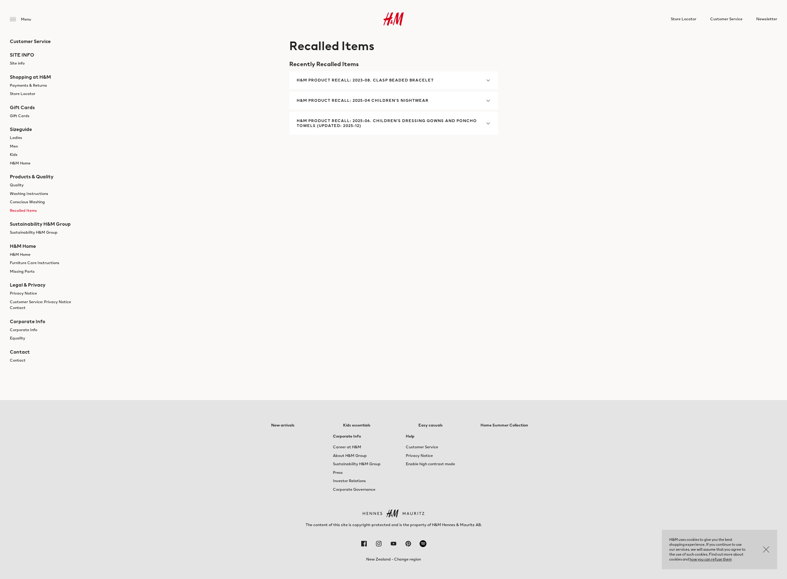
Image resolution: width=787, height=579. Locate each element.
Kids (14, 154)
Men (14, 146)
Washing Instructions (29, 193)
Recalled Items (23, 210)
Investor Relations (349, 481)
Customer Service (422, 447)
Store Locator (22, 94)
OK (766, 549)
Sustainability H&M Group (33, 232)
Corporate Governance (354, 489)
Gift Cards (20, 116)
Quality (17, 185)
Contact (18, 360)
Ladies (16, 138)
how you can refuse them (711, 559)
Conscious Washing (27, 202)
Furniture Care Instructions (34, 263)
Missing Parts (22, 271)
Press (338, 472)
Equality (17, 338)
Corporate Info (23, 330)
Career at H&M (347, 447)
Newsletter (766, 19)
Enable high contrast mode (430, 464)
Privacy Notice (23, 293)
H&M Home (20, 163)
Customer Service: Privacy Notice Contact (40, 305)
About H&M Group (350, 455)
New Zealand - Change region (393, 559)
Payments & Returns (28, 85)
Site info (17, 63)
